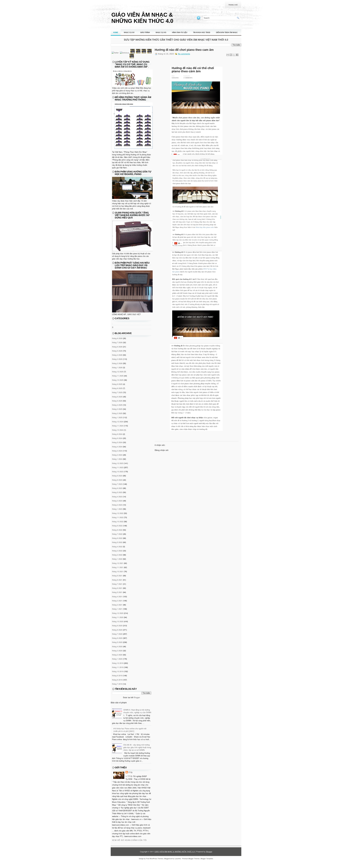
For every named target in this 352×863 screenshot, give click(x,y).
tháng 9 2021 (117, 575)
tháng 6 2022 (117, 538)
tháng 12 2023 (117, 463)
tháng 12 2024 (117, 421)
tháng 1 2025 (117, 417)
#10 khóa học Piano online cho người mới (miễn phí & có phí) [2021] (129, 729)
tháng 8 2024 (117, 434)
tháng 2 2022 (117, 554)
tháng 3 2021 (117, 600)
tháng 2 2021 (117, 604)
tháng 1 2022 (117, 559)
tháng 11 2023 (117, 467)
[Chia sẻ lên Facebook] (237, 54)
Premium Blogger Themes (191, 858)
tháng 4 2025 (117, 405)
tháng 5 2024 (117, 442)
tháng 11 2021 (117, 567)
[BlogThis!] (230, 54)
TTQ (130, 772)
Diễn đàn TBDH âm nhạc (227, 32)
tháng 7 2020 (117, 634)
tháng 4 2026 (117, 355)
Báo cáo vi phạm (119, 702)
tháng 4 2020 (117, 646)
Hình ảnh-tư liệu (179, 32)
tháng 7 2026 (117, 342)
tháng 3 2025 (117, 409)
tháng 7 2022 (117, 534)
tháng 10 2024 (117, 430)
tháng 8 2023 (117, 480)
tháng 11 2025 (117, 375)
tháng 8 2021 (117, 579)
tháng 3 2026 (117, 359)
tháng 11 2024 (117, 425)
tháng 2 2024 (117, 455)
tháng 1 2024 (117, 459)
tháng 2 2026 (117, 363)
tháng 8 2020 (117, 629)
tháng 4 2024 (117, 446)
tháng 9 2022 (117, 525)
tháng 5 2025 (117, 400)
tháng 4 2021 (117, 596)
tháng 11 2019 (117, 667)
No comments (184, 54)
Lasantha (178, 858)
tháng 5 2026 (117, 350)
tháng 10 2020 (117, 621)
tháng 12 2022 (117, 513)
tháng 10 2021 (117, 571)
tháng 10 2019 (117, 671)
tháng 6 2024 (117, 438)
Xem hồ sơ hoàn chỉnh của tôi (129, 840)
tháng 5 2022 (117, 542)
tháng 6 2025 (117, 396)
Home (115, 32)
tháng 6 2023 (117, 488)
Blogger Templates (207, 858)
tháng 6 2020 (117, 638)
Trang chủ (233, 5)
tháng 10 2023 (117, 471)
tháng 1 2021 (117, 609)
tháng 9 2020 (117, 625)
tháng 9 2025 (117, 384)
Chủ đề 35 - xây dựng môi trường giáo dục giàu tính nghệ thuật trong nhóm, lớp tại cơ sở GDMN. (137, 747)
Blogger (137, 697)
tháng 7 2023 (117, 484)
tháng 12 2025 (117, 371)
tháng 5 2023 (117, 492)
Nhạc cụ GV (129, 32)
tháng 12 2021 (117, 563)
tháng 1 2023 (117, 509)
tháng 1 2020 (117, 659)
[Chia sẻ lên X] (234, 54)
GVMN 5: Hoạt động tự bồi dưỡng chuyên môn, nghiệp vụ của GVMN (137, 711)
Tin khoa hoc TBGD (201, 32)
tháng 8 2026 (117, 338)
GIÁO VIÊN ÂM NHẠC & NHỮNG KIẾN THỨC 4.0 (142, 18)
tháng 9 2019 (117, 675)
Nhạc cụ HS (161, 32)
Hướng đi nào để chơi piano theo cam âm (184, 49)
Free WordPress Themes (154, 858)
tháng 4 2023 (117, 496)
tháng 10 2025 (117, 380)
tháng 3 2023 (117, 500)
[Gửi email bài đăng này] (227, 54)
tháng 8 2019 (117, 679)
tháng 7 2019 (117, 684)
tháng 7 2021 (117, 584)
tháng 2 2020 (117, 654)
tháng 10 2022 (117, 521)
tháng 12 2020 (117, 613)
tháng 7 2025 (117, 392)
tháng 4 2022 (117, 546)
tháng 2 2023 (117, 504)
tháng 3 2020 (117, 650)
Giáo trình (145, 32)
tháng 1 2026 (117, 367)
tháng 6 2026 (117, 346)
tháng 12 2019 (117, 663)
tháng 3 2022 (117, 550)
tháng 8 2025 (117, 388)
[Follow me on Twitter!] (198, 19)
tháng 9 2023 (117, 475)
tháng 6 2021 (117, 588)
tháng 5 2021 (117, 592)
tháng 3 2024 (117, 450)
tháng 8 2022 (117, 530)
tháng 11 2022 (117, 517)
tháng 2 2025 (117, 413)
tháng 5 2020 (117, 642)
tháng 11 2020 (117, 617)
